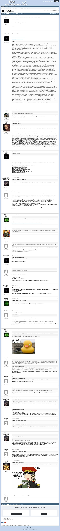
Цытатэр (20, 216)
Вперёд (17, 13)
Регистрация (56, 1)
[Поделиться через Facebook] (2, 522)
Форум (3, 6)
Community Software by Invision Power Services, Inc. (30, 529)
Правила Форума (13, 6)
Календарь (7, 6)
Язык (28, 527)
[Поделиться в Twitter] (3, 522)
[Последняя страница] (19, 13)
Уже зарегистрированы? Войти (47, 1)
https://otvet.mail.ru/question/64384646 (17, 39)
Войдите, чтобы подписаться (48, 10)
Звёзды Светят (21, 123)
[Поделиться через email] (6, 522)
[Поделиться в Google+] (5, 522)
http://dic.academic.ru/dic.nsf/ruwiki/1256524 (18, 37)
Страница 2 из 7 (23, 13)
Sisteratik (21, 434)
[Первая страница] (2, 13)
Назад (4, 13)
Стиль (31, 527)
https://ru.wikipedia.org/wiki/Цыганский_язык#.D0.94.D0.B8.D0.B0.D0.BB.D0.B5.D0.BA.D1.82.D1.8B (26, 222)
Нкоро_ (20, 153)
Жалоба (21, 312)
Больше (57, 8)
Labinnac (20, 409)
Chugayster (21, 420)
